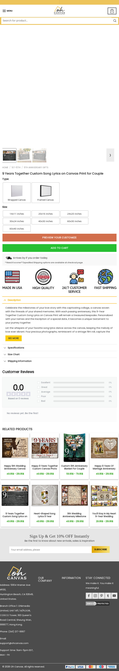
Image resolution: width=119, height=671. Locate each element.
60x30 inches (74, 221)
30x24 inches (17, 221)
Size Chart (14, 354)
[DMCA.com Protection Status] (102, 603)
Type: (5, 179)
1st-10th (16, 167)
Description (14, 300)
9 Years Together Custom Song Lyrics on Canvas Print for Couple (15, 516)
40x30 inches (45, 221)
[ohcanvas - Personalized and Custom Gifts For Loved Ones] (60, 11)
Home (5, 167)
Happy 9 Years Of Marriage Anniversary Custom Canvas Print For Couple (104, 470)
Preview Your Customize (59, 237)
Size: (4, 207)
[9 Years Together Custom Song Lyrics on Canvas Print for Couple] (14, 447)
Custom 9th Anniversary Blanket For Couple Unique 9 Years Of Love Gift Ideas (74, 470)
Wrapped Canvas (17, 199)
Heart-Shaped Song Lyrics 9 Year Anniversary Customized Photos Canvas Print (44, 517)
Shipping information (20, 361)
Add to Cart (59, 248)
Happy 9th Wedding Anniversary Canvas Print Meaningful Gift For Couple (15, 470)
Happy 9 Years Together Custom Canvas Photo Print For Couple (45, 468)
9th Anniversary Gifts (36, 167)
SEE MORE (13, 338)
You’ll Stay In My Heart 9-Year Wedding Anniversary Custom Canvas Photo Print (104, 517)
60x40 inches (17, 228)
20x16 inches (45, 213)
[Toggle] (4, 300)
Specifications (16, 347)
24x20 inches (74, 213)
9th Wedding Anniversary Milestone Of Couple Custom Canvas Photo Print (74, 517)
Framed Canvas (45, 199)
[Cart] (112, 11)
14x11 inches (17, 213)
